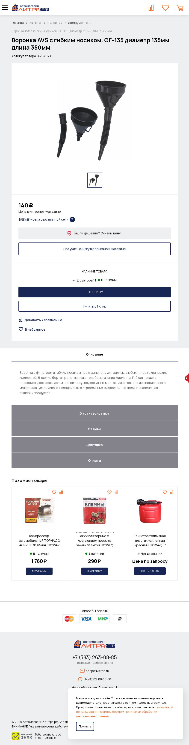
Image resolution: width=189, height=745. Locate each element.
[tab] (95, 355)
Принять (85, 726)
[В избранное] (54, 492)
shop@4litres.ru (97, 671)
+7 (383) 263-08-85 (94, 657)
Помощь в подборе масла (94, 663)
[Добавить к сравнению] (61, 492)
